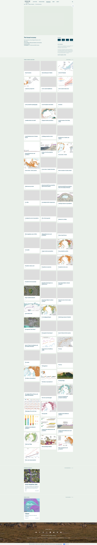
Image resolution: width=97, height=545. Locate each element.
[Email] (61, 533)
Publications (41, 1)
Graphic (26, 4)
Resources (48, 1)
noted (36, 537)
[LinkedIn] (50, 533)
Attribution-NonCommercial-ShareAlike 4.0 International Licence (59, 537)
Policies (54, 535)
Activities (35, 1)
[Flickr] (46, 533)
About (58, 1)
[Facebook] (39, 533)
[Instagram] (43, 533)
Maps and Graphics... (31, 4)
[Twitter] (36, 533)
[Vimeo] (57, 533)
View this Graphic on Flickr (62, 54)
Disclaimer (50, 535)
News (53, 1)
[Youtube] (54, 533)
